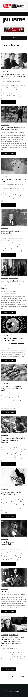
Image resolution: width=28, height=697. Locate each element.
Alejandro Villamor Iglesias (16, 81)
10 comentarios (16, 649)
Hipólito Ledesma (14, 132)
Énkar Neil (7, 293)
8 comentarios (20, 497)
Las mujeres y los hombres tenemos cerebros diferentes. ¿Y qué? (13, 388)
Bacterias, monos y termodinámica (8, 543)
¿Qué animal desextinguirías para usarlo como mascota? (13, 128)
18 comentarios (22, 393)
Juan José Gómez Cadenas (16, 184)
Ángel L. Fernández (8, 649)
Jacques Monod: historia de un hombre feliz (12, 232)
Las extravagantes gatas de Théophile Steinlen (11, 493)
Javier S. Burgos (14, 291)
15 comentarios (21, 343)
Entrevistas (13, 278)
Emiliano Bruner (14, 343)
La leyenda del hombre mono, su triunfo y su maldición (13, 339)
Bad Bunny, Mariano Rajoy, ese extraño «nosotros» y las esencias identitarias (13, 76)
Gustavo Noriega (14, 235)
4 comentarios (21, 132)
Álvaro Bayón (13, 546)
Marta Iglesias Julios (14, 393)
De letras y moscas (8, 591)
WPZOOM (17, 691)
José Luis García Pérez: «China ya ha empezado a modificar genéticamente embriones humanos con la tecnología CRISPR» (13, 641)
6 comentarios (20, 235)
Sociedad (5, 71)
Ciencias (5, 176)
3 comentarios (19, 546)
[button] (14, 37)
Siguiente (22, 676)
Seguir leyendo (8, 102)
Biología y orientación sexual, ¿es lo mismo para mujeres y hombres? (13, 440)
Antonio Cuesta (13, 497)
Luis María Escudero (15, 594)
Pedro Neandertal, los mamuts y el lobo (13, 180)
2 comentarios (13, 293)
